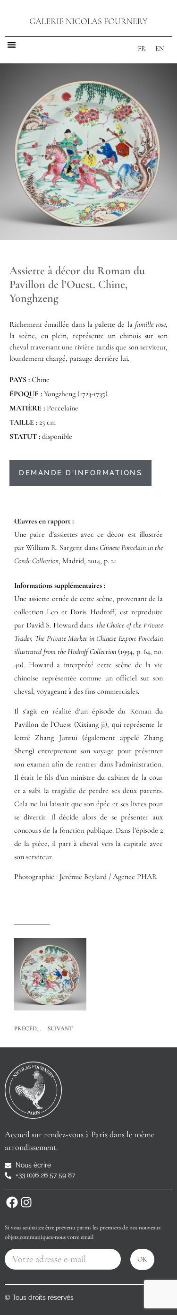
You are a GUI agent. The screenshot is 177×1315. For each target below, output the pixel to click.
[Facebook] (12, 1202)
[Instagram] (26, 1202)
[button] (11, 45)
